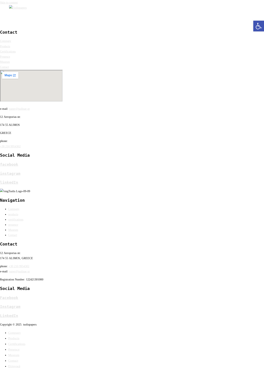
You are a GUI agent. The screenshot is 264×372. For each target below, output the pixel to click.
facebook (9, 164)
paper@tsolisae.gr (19, 108)
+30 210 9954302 (10, 146)
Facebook (9, 298)
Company (14, 332)
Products (13, 338)
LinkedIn (9, 316)
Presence (14, 349)
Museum (13, 355)
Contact (13, 360)
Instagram (10, 306)
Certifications (16, 344)
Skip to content (9, 2)
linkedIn (9, 182)
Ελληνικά (14, 366)
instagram (10, 173)
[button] (258, 26)
